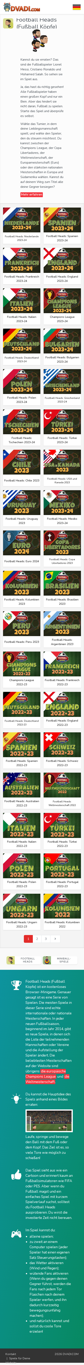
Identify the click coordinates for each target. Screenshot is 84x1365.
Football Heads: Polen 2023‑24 (21, 400)
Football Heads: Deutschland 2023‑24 (22, 359)
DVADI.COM (70, 1354)
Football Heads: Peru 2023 (21, 642)
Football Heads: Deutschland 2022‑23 (22, 722)
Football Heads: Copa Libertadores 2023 (62, 561)
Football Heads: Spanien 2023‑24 (62, 238)
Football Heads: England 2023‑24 (62, 279)
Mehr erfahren (31, 194)
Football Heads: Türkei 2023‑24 (62, 440)
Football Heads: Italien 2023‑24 (21, 319)
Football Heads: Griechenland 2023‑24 (62, 399)
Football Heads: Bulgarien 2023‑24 (62, 359)
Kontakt (11, 1354)
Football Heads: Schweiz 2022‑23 (62, 763)
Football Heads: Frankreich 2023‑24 (21, 279)
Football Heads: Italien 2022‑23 (21, 844)
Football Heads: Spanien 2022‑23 (22, 763)
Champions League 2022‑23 (21, 682)
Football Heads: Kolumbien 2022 (62, 924)
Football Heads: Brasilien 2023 (62, 602)
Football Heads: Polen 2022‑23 (21, 884)
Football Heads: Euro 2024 (21, 561)
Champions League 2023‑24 (62, 319)
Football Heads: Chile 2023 (21, 480)
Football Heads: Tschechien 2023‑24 (22, 440)
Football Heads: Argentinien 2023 (62, 642)
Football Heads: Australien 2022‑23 (21, 803)
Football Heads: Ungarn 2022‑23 (21, 924)
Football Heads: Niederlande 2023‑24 (22, 238)
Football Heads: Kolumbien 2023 (21, 602)
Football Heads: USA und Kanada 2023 (62, 480)
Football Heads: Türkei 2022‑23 (62, 844)
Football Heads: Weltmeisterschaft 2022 (62, 803)
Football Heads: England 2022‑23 (62, 723)
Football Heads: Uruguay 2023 (22, 521)
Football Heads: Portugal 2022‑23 (62, 884)
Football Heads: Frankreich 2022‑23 (62, 682)
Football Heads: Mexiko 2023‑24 (62, 521)
